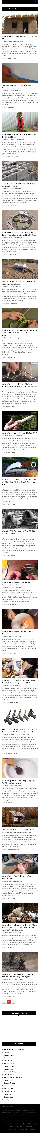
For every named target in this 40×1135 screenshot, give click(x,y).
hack (9, 802)
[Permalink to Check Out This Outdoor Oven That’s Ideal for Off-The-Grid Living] (20, 519)
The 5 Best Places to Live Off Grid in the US (18, 830)
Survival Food (8, 1069)
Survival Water (8, 1097)
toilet (12, 802)
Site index (20, 1109)
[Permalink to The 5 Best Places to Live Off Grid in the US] (20, 817)
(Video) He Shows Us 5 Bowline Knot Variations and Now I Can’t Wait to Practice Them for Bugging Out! (19, 332)
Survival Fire (7, 636)
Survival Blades (8, 237)
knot (9, 357)
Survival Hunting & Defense (11, 734)
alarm (7, 604)
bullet (7, 406)
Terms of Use (29, 1126)
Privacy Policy (19, 1126)
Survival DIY (7, 90)
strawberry (15, 156)
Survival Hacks (8, 188)
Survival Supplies (9, 1091)
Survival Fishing (8, 979)
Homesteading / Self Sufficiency (12, 832)
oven (9, 555)
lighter (9, 653)
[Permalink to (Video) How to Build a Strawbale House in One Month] (20, 24)
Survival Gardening (9, 139)
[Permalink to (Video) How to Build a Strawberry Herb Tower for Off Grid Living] (20, 122)
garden (9, 156)
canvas (8, 303)
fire (8, 947)
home (9, 107)
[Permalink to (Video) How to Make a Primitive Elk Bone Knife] (20, 421)
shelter (9, 58)
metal (12, 406)
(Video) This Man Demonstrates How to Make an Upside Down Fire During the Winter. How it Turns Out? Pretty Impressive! (19, 927)
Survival (6, 1052)
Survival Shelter (8, 41)
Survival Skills (8, 1088)
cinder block (9, 205)
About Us (9, 1124)
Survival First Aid (9, 1063)
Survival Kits (8, 1080)
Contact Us (17, 1124)
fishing (9, 996)
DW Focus (20, 2)
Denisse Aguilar (18, 41)
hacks (16, 205)
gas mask (10, 702)
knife (14, 254)
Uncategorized (8, 1100)
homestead (11, 849)
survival (14, 58)
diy (6, 58)
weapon (15, 753)
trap (13, 996)
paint (12, 107)
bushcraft (8, 254)
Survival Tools (8, 1094)
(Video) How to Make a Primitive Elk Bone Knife (19, 433)
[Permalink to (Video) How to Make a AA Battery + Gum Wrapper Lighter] (20, 619)
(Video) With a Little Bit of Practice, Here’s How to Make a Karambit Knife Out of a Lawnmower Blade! (19, 482)
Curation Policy (27, 1124)
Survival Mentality (9, 1083)
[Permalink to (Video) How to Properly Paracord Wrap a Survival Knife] (20, 864)
